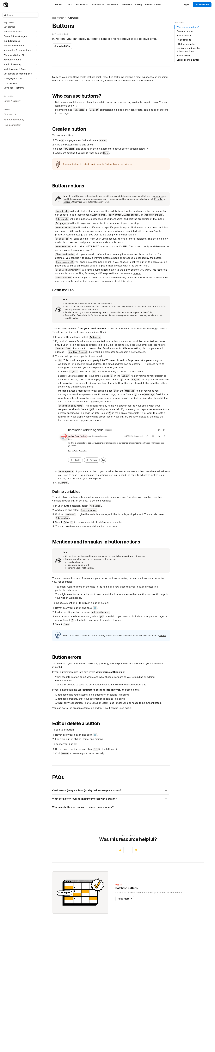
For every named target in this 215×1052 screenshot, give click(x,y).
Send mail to (184, 39)
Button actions (68, 186)
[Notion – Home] (6, 4)
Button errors (66, 657)
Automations (73, 18)
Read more (125, 898)
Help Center (58, 18)
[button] (20, 15)
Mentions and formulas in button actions (96, 542)
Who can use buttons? (76, 96)
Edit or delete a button (76, 723)
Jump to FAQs (62, 46)
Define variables (186, 44)
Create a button (69, 129)
